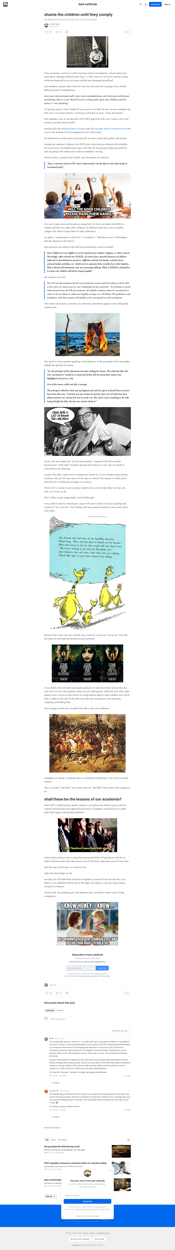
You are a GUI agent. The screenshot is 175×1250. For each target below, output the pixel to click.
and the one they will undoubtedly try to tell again (64, 1150)
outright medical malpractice (109, 128)
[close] (110, 1170)
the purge (112, 635)
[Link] (41, 799)
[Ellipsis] (130, 1038)
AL (50, 1038)
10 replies (55, 1117)
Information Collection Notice (86, 1209)
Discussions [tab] (62, 1140)
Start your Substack (81, 1239)
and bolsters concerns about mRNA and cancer (63, 1166)
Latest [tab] (53, 1140)
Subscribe (155, 4)
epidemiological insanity (73, 128)
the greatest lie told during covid (62, 1146)
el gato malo (55, 24)
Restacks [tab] (59, 1010)
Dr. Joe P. (52, 1091)
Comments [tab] (50, 1010)
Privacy (86, 1233)
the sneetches (62, 507)
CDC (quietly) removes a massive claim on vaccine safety (75, 1163)
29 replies (55, 1083)
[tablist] (54, 1010)
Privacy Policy (105, 1209)
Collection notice (103, 1233)
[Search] (140, 4)
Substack (75, 1245)
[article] (87, 1151)
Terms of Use (99, 1207)
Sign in (168, 4)
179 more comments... (52, 1128)
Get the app (99, 1239)
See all (49, 1196)
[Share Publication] (145, 4)
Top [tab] (47, 1140)
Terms (92, 1233)
